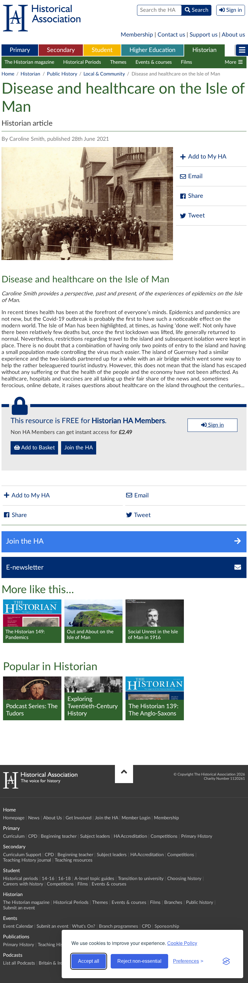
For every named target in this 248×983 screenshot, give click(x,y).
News (34, 818)
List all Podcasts (19, 963)
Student (102, 50)
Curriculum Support (22, 855)
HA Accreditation (130, 836)
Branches (211, 62)
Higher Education (152, 50)
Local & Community (104, 74)
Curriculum (13, 836)
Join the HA (78, 448)
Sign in (215, 425)
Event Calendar (18, 926)
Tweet (196, 216)
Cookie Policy (182, 943)
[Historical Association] (41, 28)
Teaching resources (74, 860)
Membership (137, 35)
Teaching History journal (27, 860)
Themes (118, 62)
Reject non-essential (139, 961)
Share (195, 196)
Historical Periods (82, 62)
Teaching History (54, 945)
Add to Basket (37, 448)
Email (195, 176)
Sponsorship (167, 926)
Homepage (13, 818)
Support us (203, 35)
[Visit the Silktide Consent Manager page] (226, 961)
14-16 (48, 878)
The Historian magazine (29, 62)
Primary (20, 50)
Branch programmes (118, 926)
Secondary (61, 50)
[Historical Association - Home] (40, 787)
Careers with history (23, 884)
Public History (62, 74)
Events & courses (153, 62)
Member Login (136, 818)
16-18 (64, 878)
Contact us (171, 35)
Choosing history (184, 878)
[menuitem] (19, 50)
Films (186, 62)
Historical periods (20, 878)
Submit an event (19, 908)
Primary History (196, 836)
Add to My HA (207, 157)
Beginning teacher (59, 836)
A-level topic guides (94, 878)
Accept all (88, 961)
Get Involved (78, 818)
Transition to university (141, 878)
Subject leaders (95, 836)
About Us (52, 818)
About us (233, 35)
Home (8, 74)
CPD (32, 836)
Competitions (164, 836)
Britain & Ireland (55, 963)
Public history (199, 902)
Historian (204, 50)
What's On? (83, 926)
